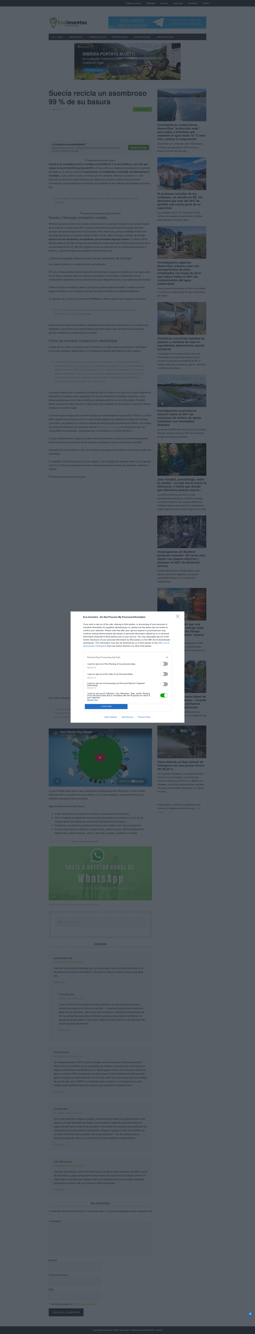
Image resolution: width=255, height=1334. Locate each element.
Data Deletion (110, 717)
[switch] (164, 664)
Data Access (127, 717)
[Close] (178, 617)
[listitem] (127, 657)
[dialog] (127, 667)
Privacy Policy (144, 717)
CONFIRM (106, 706)
